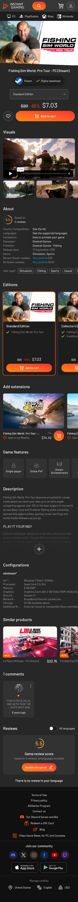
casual (68, 270)
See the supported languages (50, 233)
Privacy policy (39, 800)
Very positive (40, 258)
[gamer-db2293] (19, 688)
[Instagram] (34, 855)
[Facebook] (44, 855)
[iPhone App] (24, 867)
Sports (50, 253)
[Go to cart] (60, 6)
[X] (23, 855)
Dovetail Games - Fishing (47, 245)
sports (55, 270)
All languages (67, 728)
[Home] (13, 6)
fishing (41, 270)
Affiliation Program (39, 805)
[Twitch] (65, 855)
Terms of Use (39, 795)
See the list (39, 229)
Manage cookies (39, 880)
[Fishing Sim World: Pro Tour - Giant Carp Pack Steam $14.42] (33, 410)
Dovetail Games (42, 241)
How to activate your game (48, 237)
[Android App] (53, 867)
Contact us (39, 811)
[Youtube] (55, 855)
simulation (26, 270)
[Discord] (13, 855)
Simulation (39, 253)
